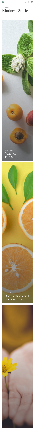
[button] (32, 2)
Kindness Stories (9, 150)
